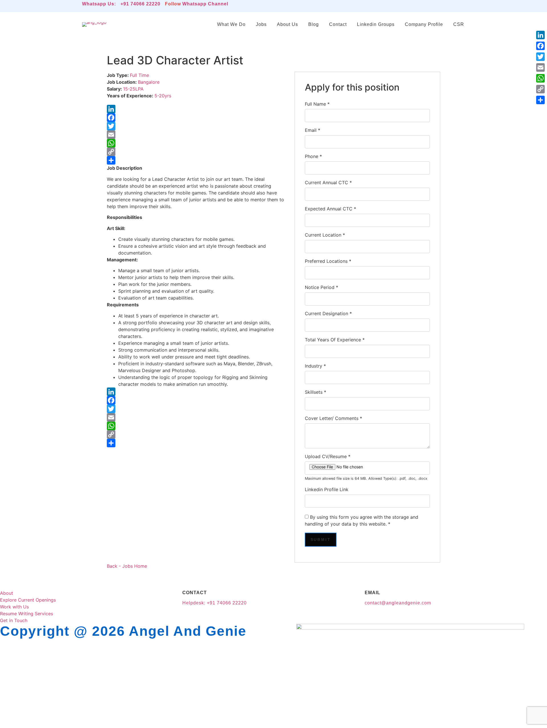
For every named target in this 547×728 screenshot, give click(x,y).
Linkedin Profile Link (326, 489)
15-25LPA (133, 89)
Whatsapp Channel (205, 3)
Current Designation (328, 313)
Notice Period (321, 287)
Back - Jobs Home (127, 566)
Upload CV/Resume (327, 456)
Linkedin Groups (376, 24)
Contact (338, 24)
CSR (458, 24)
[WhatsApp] (196, 143)
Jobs (261, 24)
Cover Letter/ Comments (333, 418)
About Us (287, 24)
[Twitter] (196, 126)
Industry (315, 366)
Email (312, 130)
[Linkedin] (412, 6)
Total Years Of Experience (335, 339)
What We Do (231, 24)
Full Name (317, 104)
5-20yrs (162, 96)
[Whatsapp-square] (428, 6)
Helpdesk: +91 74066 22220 (214, 602)
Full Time (139, 75)
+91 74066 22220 (140, 3)
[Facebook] (196, 117)
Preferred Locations (328, 261)
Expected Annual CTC (330, 208)
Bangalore (149, 82)
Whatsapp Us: (99, 3)
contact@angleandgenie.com (398, 602)
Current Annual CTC (328, 182)
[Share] (196, 160)
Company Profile (424, 24)
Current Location (325, 235)
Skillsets (315, 392)
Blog (313, 24)
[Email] (196, 134)
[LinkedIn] (196, 109)
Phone (313, 156)
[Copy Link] (196, 151)
